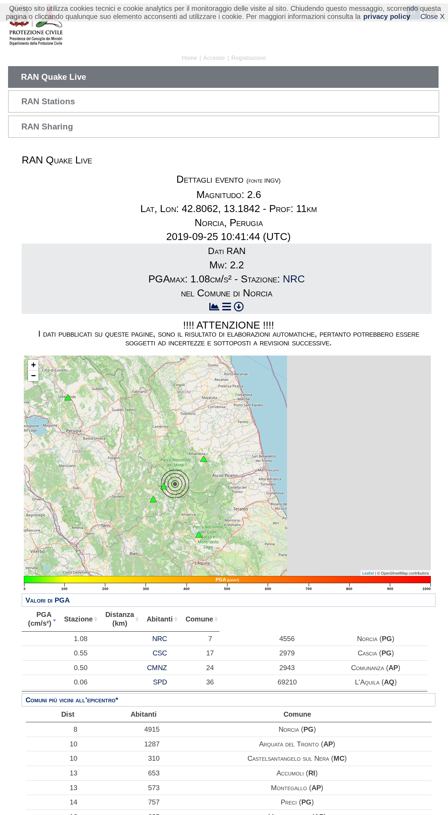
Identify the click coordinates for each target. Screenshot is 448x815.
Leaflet (368, 573)
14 (73, 802)
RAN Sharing (47, 126)
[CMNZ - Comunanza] (203, 458)
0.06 (81, 682)
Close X (432, 16)
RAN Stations (48, 101)
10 (73, 744)
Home (189, 58)
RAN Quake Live (53, 77)
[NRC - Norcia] (163, 486)
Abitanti (160, 619)
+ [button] (33, 364)
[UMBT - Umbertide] (67, 397)
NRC (294, 278)
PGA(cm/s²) (39, 619)
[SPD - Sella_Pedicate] (198, 534)
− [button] (33, 375)
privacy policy (386, 16)
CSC (160, 653)
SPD (160, 682)
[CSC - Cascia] (153, 499)
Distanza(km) (119, 619)
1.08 (81, 638)
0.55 (81, 653)
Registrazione (248, 58)
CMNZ (157, 668)
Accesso (214, 58)
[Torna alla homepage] (36, 25)
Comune (199, 619)
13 (73, 773)
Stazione (78, 619)
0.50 (81, 668)
